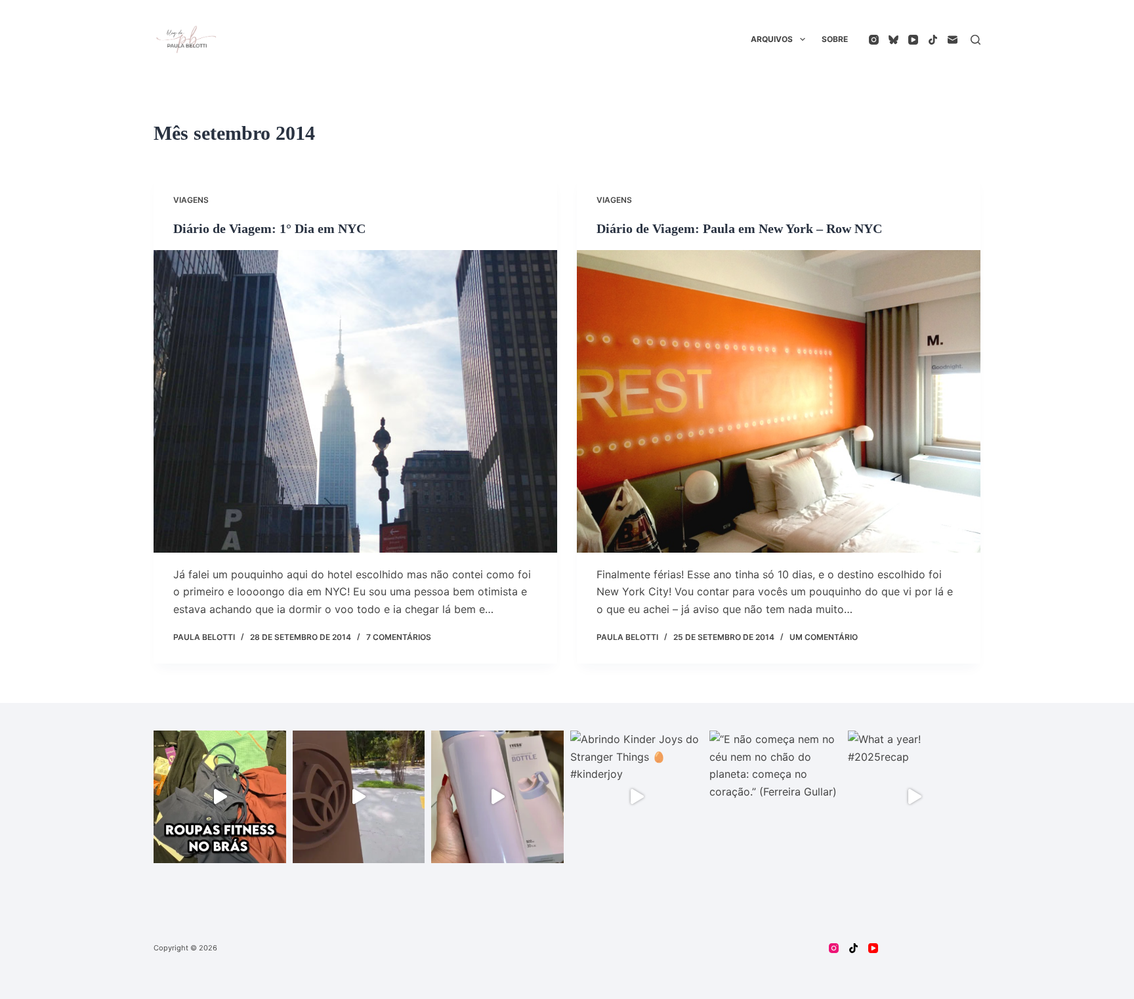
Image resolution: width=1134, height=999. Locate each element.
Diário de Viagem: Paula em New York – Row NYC (739, 228)
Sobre (835, 39)
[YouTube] (913, 40)
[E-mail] (952, 40)
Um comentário (823, 637)
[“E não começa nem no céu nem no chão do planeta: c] (775, 797)
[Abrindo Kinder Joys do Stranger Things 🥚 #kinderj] (636, 797)
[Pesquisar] (975, 40)
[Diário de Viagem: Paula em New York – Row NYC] (778, 401)
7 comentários (398, 637)
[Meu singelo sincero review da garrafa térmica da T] (497, 797)
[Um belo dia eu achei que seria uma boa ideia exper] (359, 797)
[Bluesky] (893, 40)
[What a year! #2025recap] (914, 797)
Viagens (191, 200)
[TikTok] (933, 40)
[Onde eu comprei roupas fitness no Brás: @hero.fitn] (220, 797)
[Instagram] (874, 40)
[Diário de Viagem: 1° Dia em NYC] (355, 401)
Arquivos (772, 39)
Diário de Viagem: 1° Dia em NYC (269, 228)
